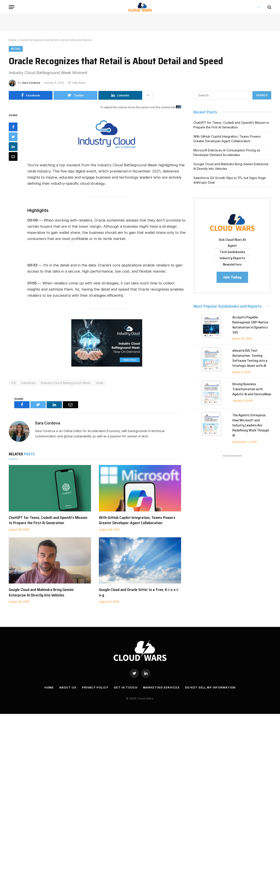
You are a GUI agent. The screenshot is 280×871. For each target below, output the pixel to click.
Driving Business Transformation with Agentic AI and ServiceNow (251, 389)
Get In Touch (126, 687)
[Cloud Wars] (140, 7)
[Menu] (11, 7)
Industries (28, 383)
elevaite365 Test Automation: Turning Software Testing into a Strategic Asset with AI (249, 358)
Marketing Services (161, 687)
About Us (67, 687)
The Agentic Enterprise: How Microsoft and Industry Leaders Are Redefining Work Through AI (250, 425)
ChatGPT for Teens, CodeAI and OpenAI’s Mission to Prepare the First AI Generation (48, 520)
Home (13, 40)
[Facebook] (13, 126)
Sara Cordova (31, 82)
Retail (16, 48)
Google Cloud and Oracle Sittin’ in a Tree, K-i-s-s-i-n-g (139, 592)
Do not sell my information (210, 687)
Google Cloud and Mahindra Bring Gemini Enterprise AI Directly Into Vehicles (41, 592)
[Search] (269, 7)
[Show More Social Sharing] (148, 95)
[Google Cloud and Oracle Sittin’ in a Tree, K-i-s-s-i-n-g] (140, 560)
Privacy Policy (95, 687)
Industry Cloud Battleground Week (65, 383)
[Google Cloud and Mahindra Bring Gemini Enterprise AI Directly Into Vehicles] (50, 560)
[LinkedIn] (13, 146)
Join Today (232, 277)
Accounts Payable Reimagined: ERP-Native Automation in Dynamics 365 (250, 325)
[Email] (13, 156)
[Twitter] (13, 136)
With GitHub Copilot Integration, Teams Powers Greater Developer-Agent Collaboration (137, 520)
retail (99, 383)
